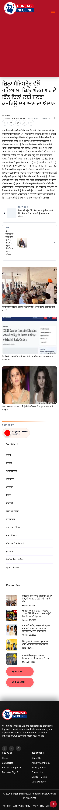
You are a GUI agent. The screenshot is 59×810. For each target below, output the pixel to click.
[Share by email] (11, 123)
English (20, 682)
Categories (7, 763)
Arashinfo (31, 798)
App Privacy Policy (41, 763)
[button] (53, 11)
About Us (36, 758)
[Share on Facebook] (5, 123)
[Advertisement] (29, 47)
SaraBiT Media (39, 777)
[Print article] (31, 123)
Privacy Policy (39, 767)
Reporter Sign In (10, 772)
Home (5, 758)
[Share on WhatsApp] (18, 123)
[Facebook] (4, 748)
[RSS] (11, 748)
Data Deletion (39, 782)
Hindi (18, 671)
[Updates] (18, 748)
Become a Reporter (12, 767)
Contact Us (37, 772)
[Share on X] (24, 123)
